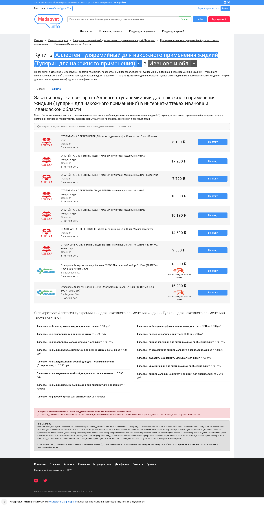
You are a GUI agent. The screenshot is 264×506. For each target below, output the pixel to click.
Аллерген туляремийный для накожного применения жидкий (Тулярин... (114, 40)
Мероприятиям (102, 464)
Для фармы (122, 464)
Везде (184, 19)
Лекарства (86, 31)
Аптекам (69, 464)
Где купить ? (219, 19)
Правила (151, 464)
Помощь (138, 464)
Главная (38, 40)
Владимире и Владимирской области (156, 444)
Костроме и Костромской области (191, 444)
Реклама (55, 464)
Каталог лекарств (58, 40)
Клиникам (84, 464)
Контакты (40, 464)
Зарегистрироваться (208, 8)
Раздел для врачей (173, 31)
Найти (200, 19)
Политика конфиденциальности (49, 470)
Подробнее (121, 2)
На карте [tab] (56, 88)
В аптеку (213, 141)
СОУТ (69, 470)
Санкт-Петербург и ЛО (58, 8)
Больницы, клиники (110, 31)
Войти (225, 8)
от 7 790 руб (73, 326)
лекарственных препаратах (63, 501)
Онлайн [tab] (41, 88)
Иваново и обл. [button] (169, 63)
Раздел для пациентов (142, 31)
